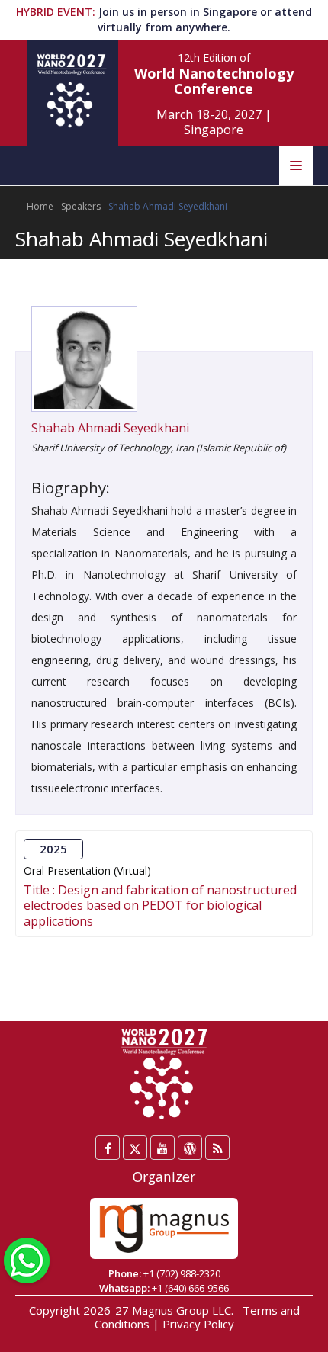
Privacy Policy (198, 1323)
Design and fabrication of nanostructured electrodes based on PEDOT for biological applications (160, 905)
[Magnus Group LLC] (164, 1228)
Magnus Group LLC (181, 1310)
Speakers (81, 206)
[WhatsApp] (27, 1259)
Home (40, 206)
